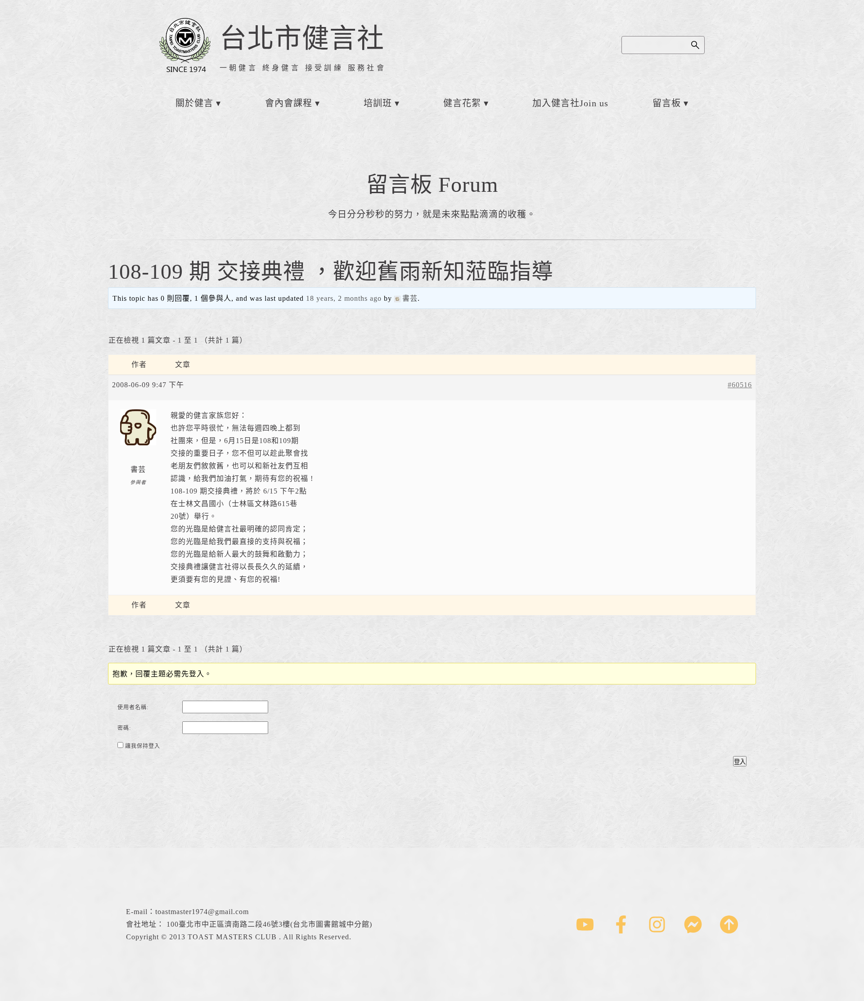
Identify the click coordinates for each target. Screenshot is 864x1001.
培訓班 (378, 103)
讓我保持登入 (142, 746)
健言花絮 (462, 103)
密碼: (124, 728)
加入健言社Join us (570, 103)
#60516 (740, 385)
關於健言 (194, 103)
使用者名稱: (132, 707)
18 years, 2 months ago (344, 298)
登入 (740, 761)
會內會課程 (288, 103)
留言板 (666, 103)
